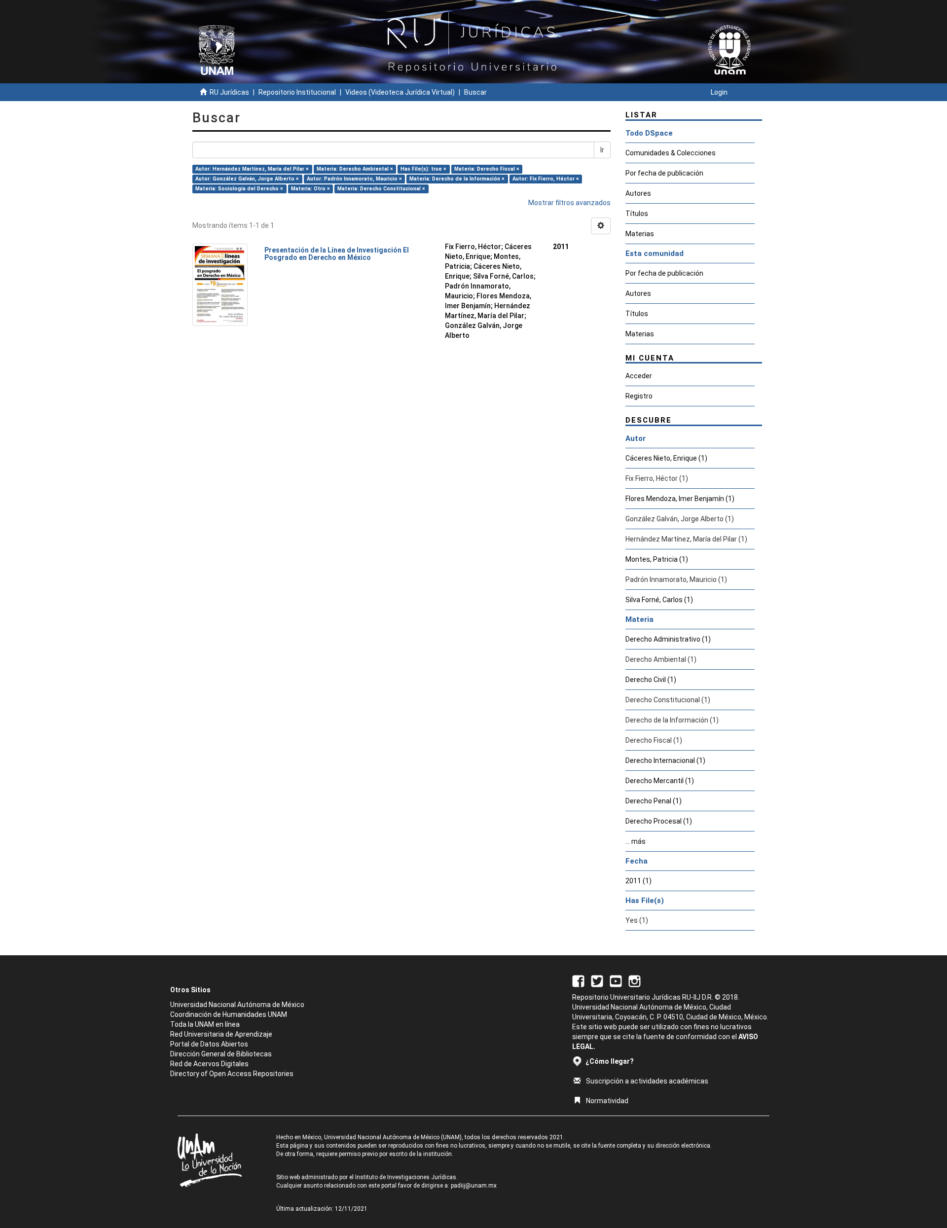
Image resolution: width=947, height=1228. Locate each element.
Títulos (636, 213)
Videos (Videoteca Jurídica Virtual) (400, 92)
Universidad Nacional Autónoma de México (237, 1005)
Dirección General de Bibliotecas (221, 1054)
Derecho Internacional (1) (665, 760)
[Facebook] (578, 980)
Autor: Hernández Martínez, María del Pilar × (252, 169)
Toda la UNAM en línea (205, 1024)
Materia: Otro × (310, 188)
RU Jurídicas (229, 92)
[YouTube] (616, 980)
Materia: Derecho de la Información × (457, 179)
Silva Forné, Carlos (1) (659, 600)
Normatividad (607, 1101)
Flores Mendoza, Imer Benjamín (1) (679, 499)
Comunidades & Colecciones (670, 153)
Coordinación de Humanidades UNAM (228, 1014)
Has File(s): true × (423, 169)
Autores (638, 193)
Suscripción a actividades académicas (647, 1081)
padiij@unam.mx (474, 1185)
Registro (639, 396)
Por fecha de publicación (664, 173)
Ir (602, 150)
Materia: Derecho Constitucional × (381, 188)
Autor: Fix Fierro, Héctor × (545, 179)
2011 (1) (638, 881)
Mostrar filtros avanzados (569, 203)
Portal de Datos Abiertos (209, 1044)
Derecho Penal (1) (653, 801)
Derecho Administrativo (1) (668, 639)
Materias (639, 234)
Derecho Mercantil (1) (659, 781)
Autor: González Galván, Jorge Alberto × (247, 179)
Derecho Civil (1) (650, 680)
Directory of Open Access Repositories (231, 1074)
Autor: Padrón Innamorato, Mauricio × (354, 179)
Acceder (638, 376)
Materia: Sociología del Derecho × (239, 188)
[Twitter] (597, 980)
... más (635, 841)
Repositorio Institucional (297, 92)
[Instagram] (634, 980)
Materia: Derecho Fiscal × (486, 169)
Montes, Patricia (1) (656, 559)
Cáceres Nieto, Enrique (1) (666, 458)
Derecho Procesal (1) (658, 821)
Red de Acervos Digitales (209, 1064)
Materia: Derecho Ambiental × (355, 169)
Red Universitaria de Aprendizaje (221, 1034)
